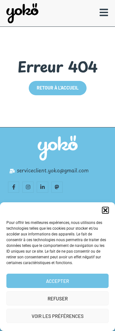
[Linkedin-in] (42, 187)
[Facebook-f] (13, 187)
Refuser (58, 298)
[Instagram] (28, 187)
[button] (105, 210)
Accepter (57, 281)
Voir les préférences (58, 316)
